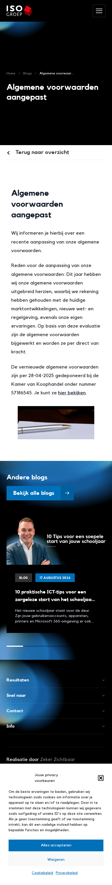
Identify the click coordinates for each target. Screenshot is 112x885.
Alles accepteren (56, 845)
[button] (100, 778)
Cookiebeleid (42, 873)
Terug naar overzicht (41, 152)
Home (11, 73)
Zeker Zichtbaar (57, 759)
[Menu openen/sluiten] (99, 10)
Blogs (27, 73)
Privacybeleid (67, 873)
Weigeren (56, 860)
